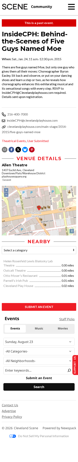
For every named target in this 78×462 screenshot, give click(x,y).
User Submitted (38, 141)
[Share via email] (4, 149)
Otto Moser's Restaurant (20, 275)
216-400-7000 (17, 114)
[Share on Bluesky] (25, 149)
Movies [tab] (63, 328)
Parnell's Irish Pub (16, 280)
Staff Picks (67, 319)
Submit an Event (39, 307)
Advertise (9, 411)
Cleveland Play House (18, 286)
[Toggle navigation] (71, 7)
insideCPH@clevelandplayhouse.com (32, 120)
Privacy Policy (12, 417)
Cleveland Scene (26, 428)
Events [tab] (15, 328)
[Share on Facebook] (11, 149)
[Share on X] (18, 149)
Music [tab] (39, 328)
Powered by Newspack (59, 428)
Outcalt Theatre (14, 270)
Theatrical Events (14, 141)
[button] (32, 149)
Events (12, 319)
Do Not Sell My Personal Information (43, 436)
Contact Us (10, 405)
